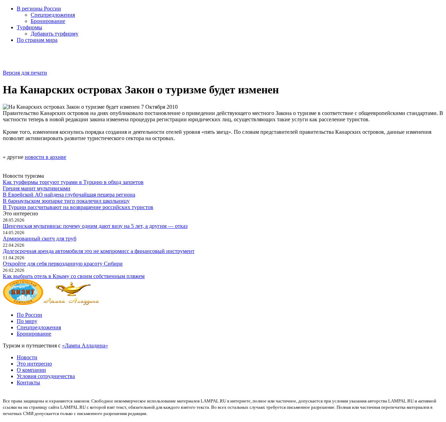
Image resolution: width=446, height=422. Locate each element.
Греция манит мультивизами (36, 188)
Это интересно (34, 364)
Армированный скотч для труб (39, 238)
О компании (31, 370)
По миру (27, 321)
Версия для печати (25, 73)
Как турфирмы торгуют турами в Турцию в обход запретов (73, 182)
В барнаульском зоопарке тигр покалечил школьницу (66, 201)
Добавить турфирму (54, 34)
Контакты (28, 382)
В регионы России (39, 8)
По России (29, 315)
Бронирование (48, 21)
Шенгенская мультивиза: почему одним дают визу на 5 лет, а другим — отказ (95, 226)
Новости (27, 357)
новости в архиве (45, 157)
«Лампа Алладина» (85, 345)
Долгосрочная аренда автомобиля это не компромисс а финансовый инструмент (98, 251)
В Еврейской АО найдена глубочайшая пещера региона (69, 195)
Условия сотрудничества (46, 376)
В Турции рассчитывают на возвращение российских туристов (78, 207)
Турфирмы (29, 27)
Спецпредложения (53, 15)
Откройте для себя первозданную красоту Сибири (63, 264)
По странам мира (37, 40)
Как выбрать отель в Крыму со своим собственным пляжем (74, 276)
